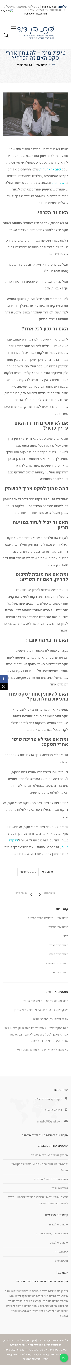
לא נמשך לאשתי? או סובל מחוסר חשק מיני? (42, 1050)
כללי (65, 936)
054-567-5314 (50, 7)
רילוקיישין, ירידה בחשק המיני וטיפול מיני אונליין (41, 1010)
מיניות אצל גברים (58, 945)
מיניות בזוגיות (60, 972)
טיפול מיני (47, 872)
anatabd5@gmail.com (49, 1122)
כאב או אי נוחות (50, 169)
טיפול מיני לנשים (59, 1243)
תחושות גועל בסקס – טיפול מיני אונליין (45, 1001)
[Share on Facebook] (4, 679)
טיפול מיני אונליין (58, 927)
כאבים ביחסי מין (28, 872)
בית (54, 65)
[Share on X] (4, 686)
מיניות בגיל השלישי (57, 963)
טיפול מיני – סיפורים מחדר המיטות (48, 918)
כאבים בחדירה (60, 1252)
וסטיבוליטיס (61, 1261)
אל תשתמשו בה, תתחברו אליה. (50, 1019)
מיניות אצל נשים (58, 954)
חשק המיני (58, 182)
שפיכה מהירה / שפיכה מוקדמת (51, 1234)
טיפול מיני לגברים (58, 1225)
